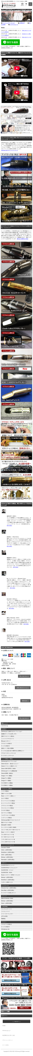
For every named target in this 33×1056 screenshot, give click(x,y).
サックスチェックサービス (7, 755)
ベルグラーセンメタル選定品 (8, 815)
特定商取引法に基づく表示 (8, 1035)
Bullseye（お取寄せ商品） (7, 857)
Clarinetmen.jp (4, 725)
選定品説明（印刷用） (6, 825)
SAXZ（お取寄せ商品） (6, 854)
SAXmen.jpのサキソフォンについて (9, 150)
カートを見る (5, 1045)
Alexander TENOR (5, 847)
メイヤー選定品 (5, 791)
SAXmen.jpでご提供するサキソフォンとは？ (11, 731)
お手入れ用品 (4, 916)
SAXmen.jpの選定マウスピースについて (10, 820)
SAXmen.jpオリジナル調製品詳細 (9, 771)
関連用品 (3, 918)
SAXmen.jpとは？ (6, 1030)
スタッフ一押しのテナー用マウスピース (10, 829)
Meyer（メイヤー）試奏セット (8, 796)
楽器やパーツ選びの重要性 (7, 748)
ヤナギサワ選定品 (5, 810)
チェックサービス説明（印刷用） (9, 827)
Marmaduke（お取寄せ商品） (8, 859)
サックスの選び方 (5, 746)
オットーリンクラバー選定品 (8, 803)
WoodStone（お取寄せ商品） (8, 852)
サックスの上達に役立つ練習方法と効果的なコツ (12, 750)
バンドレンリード (5, 911)
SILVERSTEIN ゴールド (7, 870)
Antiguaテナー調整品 (6, 780)
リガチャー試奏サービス (7, 882)
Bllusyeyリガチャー (5, 741)
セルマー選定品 (5, 798)
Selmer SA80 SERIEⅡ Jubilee (8, 768)
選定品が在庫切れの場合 (22, 238)
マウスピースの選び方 (6, 743)
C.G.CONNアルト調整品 (7, 783)
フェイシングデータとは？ (8, 23)
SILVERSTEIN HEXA (6, 872)
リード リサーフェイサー (7, 913)
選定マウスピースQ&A (6, 822)
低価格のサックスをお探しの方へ (9, 733)
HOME (4, 1025)
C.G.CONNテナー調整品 (7, 785)
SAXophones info (5, 929)
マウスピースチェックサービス (8, 753)
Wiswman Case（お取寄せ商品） (9, 888)
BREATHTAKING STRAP (7, 898)
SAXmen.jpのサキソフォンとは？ (9, 761)
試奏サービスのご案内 (6, 793)
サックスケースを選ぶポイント (8, 892)
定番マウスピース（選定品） (8, 736)
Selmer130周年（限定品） (7, 773)
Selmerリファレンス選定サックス (9, 766)
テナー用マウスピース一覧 (7, 837)
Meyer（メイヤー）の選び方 (8, 832)
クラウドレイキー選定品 (7, 805)
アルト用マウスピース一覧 (7, 834)
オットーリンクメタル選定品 (8, 800)
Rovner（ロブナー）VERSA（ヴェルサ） (11, 875)
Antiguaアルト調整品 (6, 778)
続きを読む (9, 525)
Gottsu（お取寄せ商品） (7, 850)
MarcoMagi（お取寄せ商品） (8, 890)
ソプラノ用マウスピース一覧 (8, 839)
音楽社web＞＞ (25, 700)
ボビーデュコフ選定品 (6, 812)
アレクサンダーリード (6, 909)
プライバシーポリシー (7, 1040)
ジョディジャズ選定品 (6, 817)
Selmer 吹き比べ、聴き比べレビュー (9, 763)
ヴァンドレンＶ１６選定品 (7, 808)
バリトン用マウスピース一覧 (8, 841)
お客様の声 (22, 23)
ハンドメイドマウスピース (7, 738)
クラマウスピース (13, 24)
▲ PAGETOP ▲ (16, 1021)
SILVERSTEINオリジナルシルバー (9, 867)
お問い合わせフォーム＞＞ (22, 687)
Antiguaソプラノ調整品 (6, 775)
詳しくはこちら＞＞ (24, 676)
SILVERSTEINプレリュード (7, 865)
